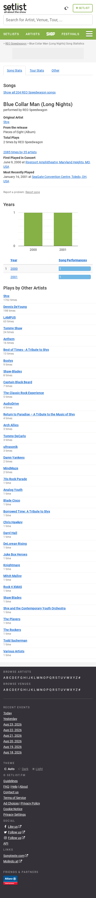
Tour (37, 70)
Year (13, 260)
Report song (32, 192)
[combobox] (48, 20)
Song (14, 70)
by (20, 152)
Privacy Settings (14, 814)
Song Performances (73, 260)
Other (55, 70)
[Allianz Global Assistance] (10, 879)
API (5, 843)
